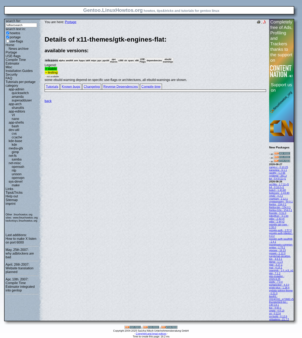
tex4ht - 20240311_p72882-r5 (281, 298)
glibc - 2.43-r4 (277, 218)
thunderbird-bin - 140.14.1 (278, 303)
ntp (14, 170)
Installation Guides (19, 71)
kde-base (15, 141)
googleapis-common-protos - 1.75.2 (281, 246)
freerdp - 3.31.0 (277, 213)
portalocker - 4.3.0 (279, 284)
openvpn (18, 178)
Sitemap (12, 200)
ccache (17, 137)
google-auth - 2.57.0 (280, 230)
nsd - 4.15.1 (275, 267)
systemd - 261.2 (278, 175)
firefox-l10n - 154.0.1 (280, 210)
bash (15, 126)
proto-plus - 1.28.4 (279, 287)
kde (14, 144)
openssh (18, 166)
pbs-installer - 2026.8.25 (276, 278)
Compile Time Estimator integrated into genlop (20, 286)
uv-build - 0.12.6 (278, 316)
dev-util (14, 130)
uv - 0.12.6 (275, 313)
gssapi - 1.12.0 (277, 253)
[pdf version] (264, 22)
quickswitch (20, 93)
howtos (15, 33)
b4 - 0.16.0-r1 (276, 187)
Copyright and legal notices (151, 333)
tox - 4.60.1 (275, 307)
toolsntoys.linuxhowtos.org (21, 220)
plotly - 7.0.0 (276, 282)
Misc (9, 67)
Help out (12, 196)
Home (10, 45)
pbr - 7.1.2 (274, 273)
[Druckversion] (258, 22)
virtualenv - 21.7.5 (279, 319)
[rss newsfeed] (282, 157)
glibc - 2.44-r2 (277, 221)
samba (17, 159)
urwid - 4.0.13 (276, 310)
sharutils (18, 107)
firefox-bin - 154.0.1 (280, 207)
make (16, 185)
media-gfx (16, 148)
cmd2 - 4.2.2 (276, 196)
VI (13, 115)
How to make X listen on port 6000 (21, 240)
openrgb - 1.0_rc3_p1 (281, 270)
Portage (11, 52)
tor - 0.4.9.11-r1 (277, 178)
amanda (18, 96)
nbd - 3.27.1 (275, 264)
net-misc (15, 163)
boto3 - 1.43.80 (277, 190)
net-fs (13, 155)
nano (15, 119)
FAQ (9, 78)
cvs (14, 133)
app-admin (16, 89)
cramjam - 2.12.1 (278, 198)
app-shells (16, 122)
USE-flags (13, 56)
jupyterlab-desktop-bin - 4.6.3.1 (280, 258)
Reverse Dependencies (120, 86)
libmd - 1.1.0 (276, 262)
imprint (10, 203)
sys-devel (16, 181)
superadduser (22, 100)
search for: (13, 21)
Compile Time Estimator (16, 61)
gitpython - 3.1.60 (278, 216)
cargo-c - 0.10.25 (278, 167)
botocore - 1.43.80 (279, 193)
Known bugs (71, 86)
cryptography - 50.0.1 (281, 201)
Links (9, 189)
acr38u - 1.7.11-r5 (279, 184)
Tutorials (52, 86)
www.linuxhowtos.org (25, 217)
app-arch (15, 104)
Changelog (92, 86)
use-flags (16, 41)
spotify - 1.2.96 (277, 173)
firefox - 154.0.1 (277, 204)
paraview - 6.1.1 (278, 170)
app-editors (17, 111)
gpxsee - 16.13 (277, 250)
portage (15, 37)
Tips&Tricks (14, 192)
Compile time (151, 86)
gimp (15, 152)
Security (11, 74)
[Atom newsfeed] (282, 161)
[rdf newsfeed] (282, 154)
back (48, 101)
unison (17, 174)
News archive (19, 48)
